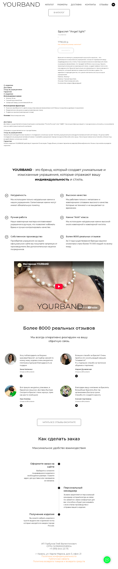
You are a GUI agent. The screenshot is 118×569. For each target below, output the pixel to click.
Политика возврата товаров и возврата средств (59, 561)
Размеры (62, 5)
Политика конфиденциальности (59, 556)
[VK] (113, 4)
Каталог (49, 5)
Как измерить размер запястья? (69, 44)
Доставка (76, 5)
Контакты (90, 5)
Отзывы (103, 5)
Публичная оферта (59, 559)
